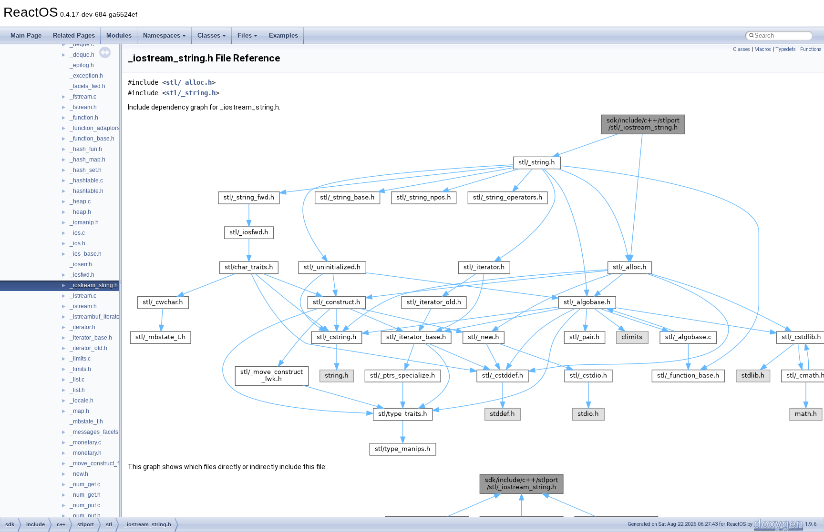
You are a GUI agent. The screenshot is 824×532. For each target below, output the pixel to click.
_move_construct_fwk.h (100, 463)
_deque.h (82, 54)
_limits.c (80, 358)
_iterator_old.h (88, 348)
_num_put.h (85, 515)
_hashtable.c (86, 180)
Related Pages (74, 35)
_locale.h (81, 400)
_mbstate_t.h (86, 421)
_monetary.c (85, 442)
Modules (119, 35)
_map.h (79, 411)
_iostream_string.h (94, 285)
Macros (762, 49)
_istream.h (83, 306)
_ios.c (77, 233)
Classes (208, 35)
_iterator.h (82, 327)
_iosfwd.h (82, 274)
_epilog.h (82, 65)
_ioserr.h (81, 264)
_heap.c (80, 201)
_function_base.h (92, 138)
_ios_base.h (86, 254)
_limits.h (80, 369)
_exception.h (86, 75)
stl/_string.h (191, 93)
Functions (811, 49)
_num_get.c (85, 484)
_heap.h (80, 212)
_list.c (77, 379)
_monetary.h (86, 453)
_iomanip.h (84, 222)
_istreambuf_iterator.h (98, 316)
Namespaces (161, 35)
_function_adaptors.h (97, 128)
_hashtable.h (86, 191)
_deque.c (82, 44)
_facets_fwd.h (87, 86)
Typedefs (785, 49)
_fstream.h (83, 107)
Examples (283, 35)
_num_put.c (85, 505)
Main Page (25, 35)
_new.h (79, 474)
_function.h (84, 117)
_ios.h (77, 243)
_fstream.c (83, 96)
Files (244, 35)
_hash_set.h (86, 170)
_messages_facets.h (96, 432)
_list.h (77, 390)
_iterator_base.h (91, 337)
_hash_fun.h (86, 149)
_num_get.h (85, 495)
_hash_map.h (87, 159)
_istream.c (83, 295)
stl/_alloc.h (189, 82)
